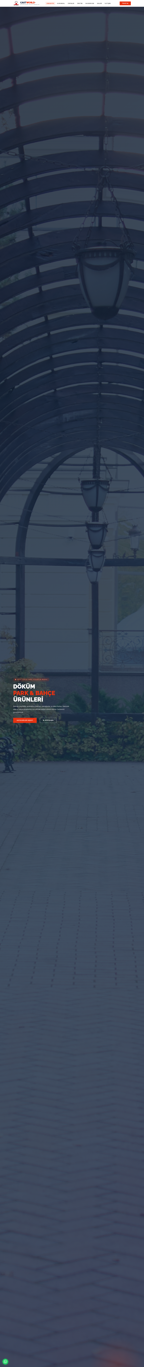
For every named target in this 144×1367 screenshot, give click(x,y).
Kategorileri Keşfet (25, 720)
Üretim (79, 3)
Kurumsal (61, 3)
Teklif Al (125, 3)
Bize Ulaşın (49, 720)
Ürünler (71, 3)
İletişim (108, 3)
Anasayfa (50, 3)
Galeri (99, 3)
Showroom (89, 3)
